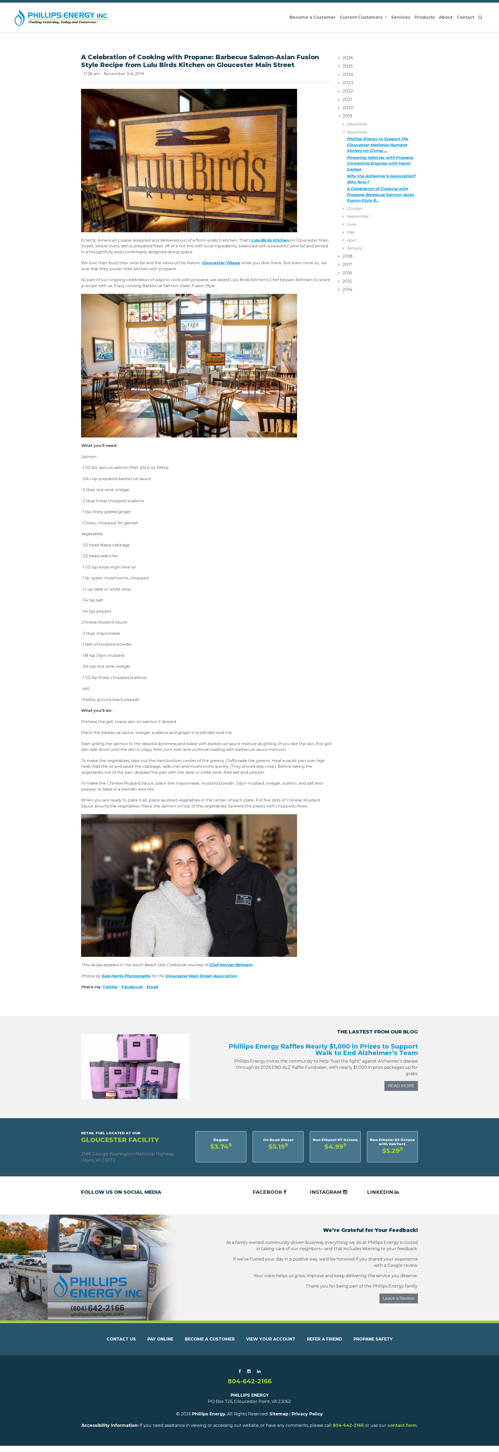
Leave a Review (399, 1298)
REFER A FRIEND (324, 1339)
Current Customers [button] (362, 17)
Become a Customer (313, 17)
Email (152, 986)
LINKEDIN (381, 1192)
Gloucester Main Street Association (201, 975)
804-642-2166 (250, 1381)
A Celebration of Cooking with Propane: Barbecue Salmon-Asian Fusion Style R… (380, 194)
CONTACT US (121, 1339)
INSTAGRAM (326, 1192)
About (445, 17)
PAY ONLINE (160, 1339)
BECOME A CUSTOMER (210, 1339)
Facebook (132, 986)
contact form (402, 1425)
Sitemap (279, 1413)
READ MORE (401, 1085)
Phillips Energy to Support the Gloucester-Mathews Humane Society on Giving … (377, 144)
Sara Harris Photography (125, 975)
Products (425, 17)
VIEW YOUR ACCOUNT (271, 1339)
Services (400, 17)
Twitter (110, 986)
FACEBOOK (268, 1192)
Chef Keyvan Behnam (230, 964)
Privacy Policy (307, 1413)
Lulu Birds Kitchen (270, 240)
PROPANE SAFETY (373, 1339)
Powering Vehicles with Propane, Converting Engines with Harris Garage (380, 163)
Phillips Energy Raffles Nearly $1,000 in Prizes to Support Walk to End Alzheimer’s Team (323, 1050)
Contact (465, 17)
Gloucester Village (221, 262)
